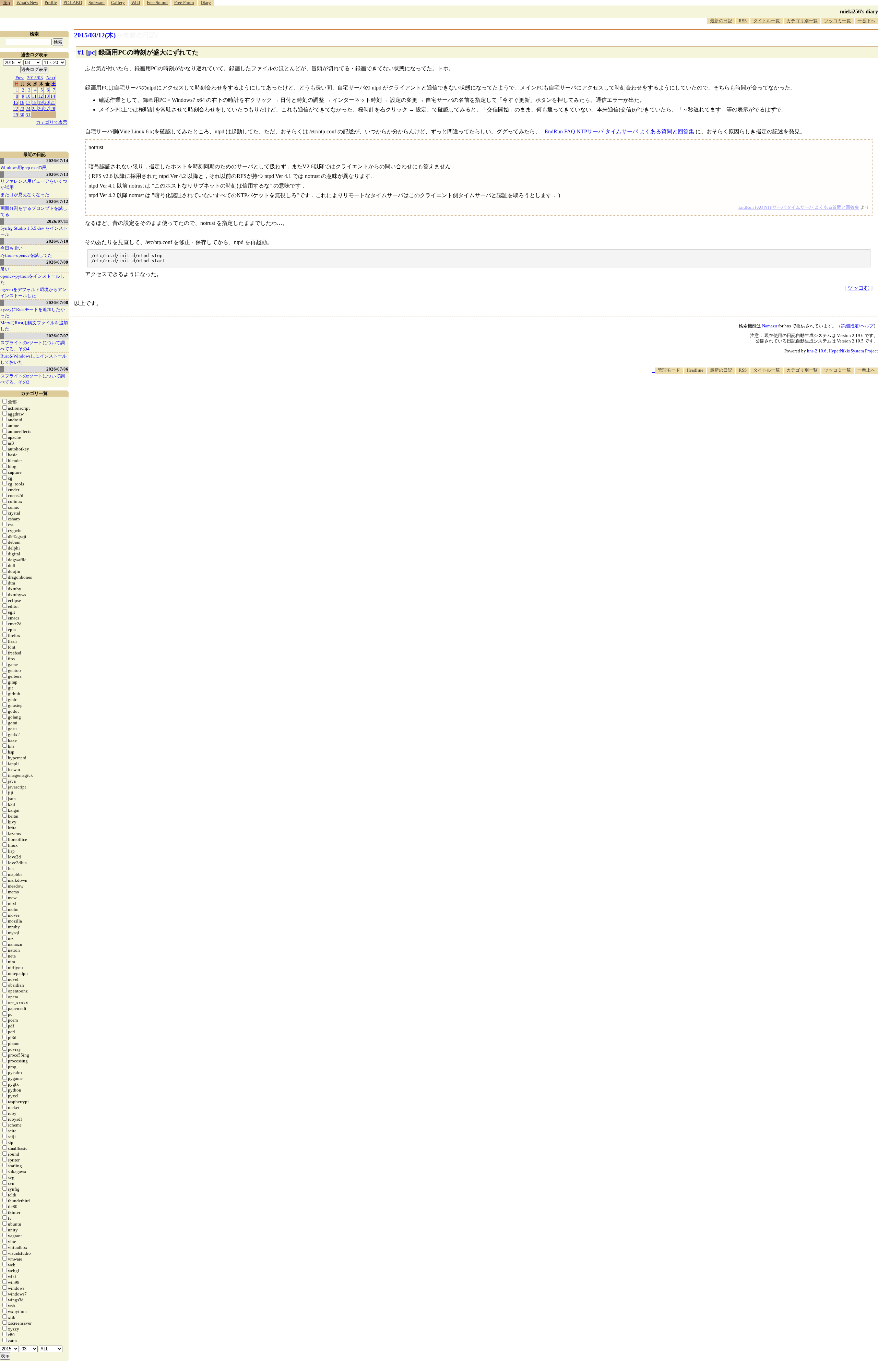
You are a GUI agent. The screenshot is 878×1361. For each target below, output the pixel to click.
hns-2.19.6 (817, 350)
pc (91, 52)
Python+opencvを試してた (26, 255)
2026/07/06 (57, 369)
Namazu (769, 325)
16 (22, 102)
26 (40, 108)
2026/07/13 (57, 174)
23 (22, 108)
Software (96, 2)
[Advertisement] (753, 394)
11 (34, 96)
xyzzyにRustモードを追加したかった (32, 312)
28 (52, 108)
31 (28, 114)
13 (46, 96)
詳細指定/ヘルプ (857, 325)
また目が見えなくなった (24, 194)
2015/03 (35, 77)
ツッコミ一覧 (837, 20)
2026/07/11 (57, 221)
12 (40, 96)
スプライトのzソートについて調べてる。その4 (32, 345)
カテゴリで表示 (51, 122)
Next (50, 77)
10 (28, 96)
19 (40, 102)
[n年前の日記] (137, 35)
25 (34, 108)
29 (15, 114)
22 (15, 108)
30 (22, 114)
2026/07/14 (57, 160)
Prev (19, 77)
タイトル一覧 (766, 20)
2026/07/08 (57, 302)
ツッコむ (858, 288)
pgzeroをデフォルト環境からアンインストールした (33, 292)
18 (34, 102)
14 (52, 96)
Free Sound (157, 2)
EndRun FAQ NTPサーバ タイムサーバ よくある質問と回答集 (619, 131)
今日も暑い (11, 248)
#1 (81, 52)
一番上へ (866, 370)
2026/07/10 (57, 241)
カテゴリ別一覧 (802, 20)
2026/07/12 (57, 201)
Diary (206, 2)
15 (15, 102)
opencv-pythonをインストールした (32, 279)
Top (6, 2)
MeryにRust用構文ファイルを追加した (34, 326)
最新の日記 (721, 20)
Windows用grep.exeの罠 (23, 167)
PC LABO (72, 2)
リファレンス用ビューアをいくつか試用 (33, 184)
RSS (743, 20)
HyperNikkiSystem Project (853, 350)
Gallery (118, 2)
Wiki (135, 2)
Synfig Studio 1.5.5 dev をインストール (34, 231)
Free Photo (184, 2)
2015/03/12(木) (95, 35)
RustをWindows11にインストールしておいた (33, 359)
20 (46, 102)
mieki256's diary (859, 11)
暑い (4, 269)
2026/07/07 (57, 335)
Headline (695, 370)
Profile (51, 2)
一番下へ (866, 20)
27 (46, 108)
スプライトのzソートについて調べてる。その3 (32, 379)
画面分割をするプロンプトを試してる (33, 211)
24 (28, 108)
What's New (27, 2)
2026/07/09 (57, 262)
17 (28, 102)
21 (52, 102)
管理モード (669, 370)
